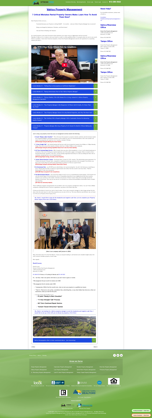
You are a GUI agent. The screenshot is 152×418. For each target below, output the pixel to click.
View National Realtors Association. (63, 397)
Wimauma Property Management (108, 369)
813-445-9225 (62, 274)
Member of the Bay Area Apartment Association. (81, 385)
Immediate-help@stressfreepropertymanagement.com (110, 19)
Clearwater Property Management (63, 367)
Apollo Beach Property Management (86, 369)
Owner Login (90, 2)
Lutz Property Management (61, 369)
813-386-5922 (115, 2)
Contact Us (105, 2)
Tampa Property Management (38, 367)
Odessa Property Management (39, 369)
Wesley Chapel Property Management (86, 372)
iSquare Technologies (83, 414)
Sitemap (44, 355)
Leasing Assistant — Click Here (141, 410)
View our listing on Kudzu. (99, 385)
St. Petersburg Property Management (41, 372)
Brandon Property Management (85, 367)
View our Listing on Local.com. (37, 385)
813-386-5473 (36, 274)
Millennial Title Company (84, 408)
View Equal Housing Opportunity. (114, 385)
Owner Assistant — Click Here (141, 415)
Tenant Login (98, 2)
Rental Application (81, 2)
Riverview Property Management (108, 367)
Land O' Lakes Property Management (63, 372)
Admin (39, 355)
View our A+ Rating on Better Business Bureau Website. (58, 385)
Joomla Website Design (73, 414)
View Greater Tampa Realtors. (84, 397)
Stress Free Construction (67, 408)
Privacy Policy (32, 355)
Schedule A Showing (71, 2)
